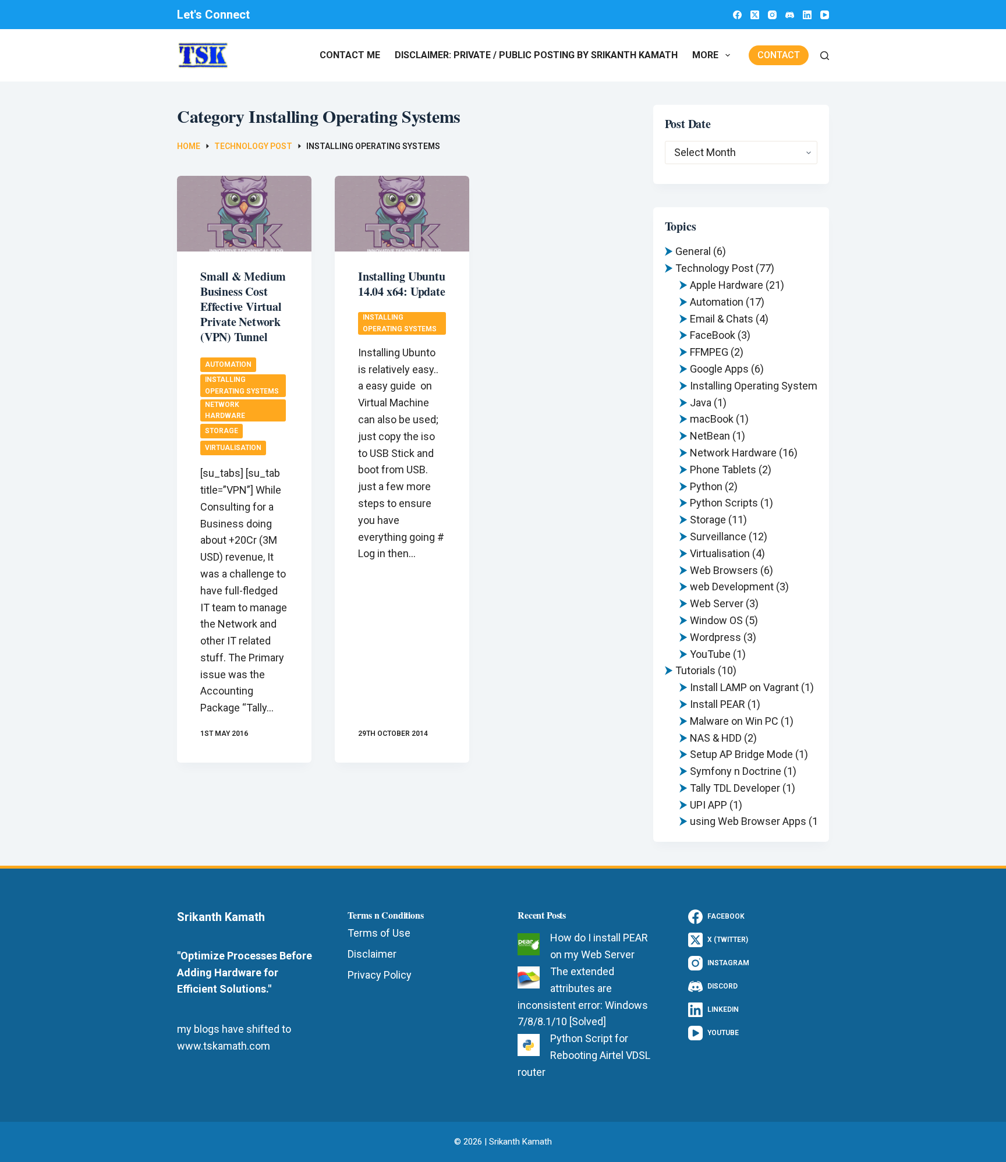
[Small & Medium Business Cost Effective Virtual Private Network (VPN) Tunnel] (244, 213)
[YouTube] (824, 14)
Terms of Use (379, 933)
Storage (221, 431)
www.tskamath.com (223, 1046)
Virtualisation (233, 448)
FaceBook (712, 335)
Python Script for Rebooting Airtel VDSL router (584, 1055)
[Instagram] (772, 14)
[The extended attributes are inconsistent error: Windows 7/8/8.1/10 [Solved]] (529, 977)
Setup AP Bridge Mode (741, 754)
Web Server (716, 603)
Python (706, 486)
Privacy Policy (380, 975)
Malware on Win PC (734, 721)
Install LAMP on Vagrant (744, 687)
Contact (778, 55)
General (693, 251)
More (705, 55)
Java (700, 402)
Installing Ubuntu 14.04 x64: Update (401, 284)
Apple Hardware (726, 285)
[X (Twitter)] (754, 14)
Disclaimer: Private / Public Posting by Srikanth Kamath (536, 55)
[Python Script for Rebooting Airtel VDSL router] (529, 1045)
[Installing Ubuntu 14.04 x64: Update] (402, 213)
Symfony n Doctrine (735, 771)
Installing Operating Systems (242, 385)
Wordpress (715, 637)
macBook (712, 419)
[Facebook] (737, 14)
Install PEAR (717, 704)
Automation (228, 364)
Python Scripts (724, 503)
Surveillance (718, 536)
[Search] (824, 55)
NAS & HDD (716, 738)
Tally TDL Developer (735, 788)
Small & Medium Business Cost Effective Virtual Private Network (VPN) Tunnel (243, 306)
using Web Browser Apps (748, 821)
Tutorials (695, 670)
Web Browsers (724, 570)
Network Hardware (225, 410)
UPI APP (708, 805)
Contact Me (350, 55)
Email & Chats (721, 319)
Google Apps (719, 369)
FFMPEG (709, 352)
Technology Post (714, 268)
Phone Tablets (723, 469)
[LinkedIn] (807, 14)
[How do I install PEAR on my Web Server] (529, 944)
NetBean (710, 436)
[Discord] (789, 14)
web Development (732, 586)
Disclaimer (372, 954)
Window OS (716, 620)
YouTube (710, 654)
